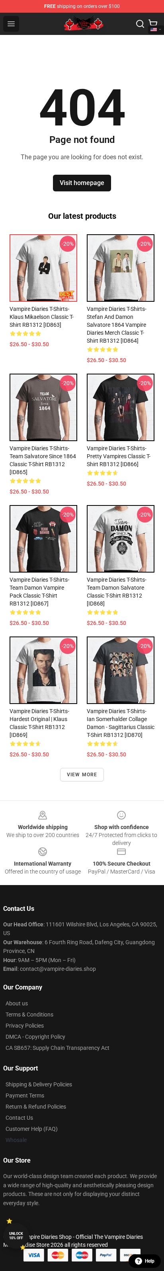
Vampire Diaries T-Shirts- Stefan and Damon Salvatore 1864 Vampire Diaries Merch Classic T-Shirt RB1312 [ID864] (116, 325)
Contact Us (19, 1118)
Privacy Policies (25, 1025)
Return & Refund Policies (36, 1106)
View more (82, 774)
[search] (140, 24)
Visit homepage (82, 183)
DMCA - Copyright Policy (35, 1037)
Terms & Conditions (29, 1014)
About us (17, 1003)
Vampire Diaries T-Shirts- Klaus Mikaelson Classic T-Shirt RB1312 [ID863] (42, 317)
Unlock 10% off (16, 1236)
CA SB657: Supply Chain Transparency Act (57, 1048)
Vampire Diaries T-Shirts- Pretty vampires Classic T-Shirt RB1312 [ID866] (118, 456)
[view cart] (153, 24)
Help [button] (149, 1261)
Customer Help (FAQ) (32, 1129)
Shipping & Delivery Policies (39, 1084)
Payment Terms (25, 1095)
